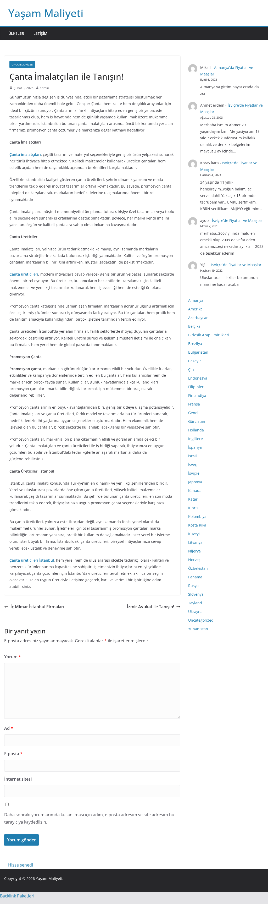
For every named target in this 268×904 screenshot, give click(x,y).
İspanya (195, 447)
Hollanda (196, 430)
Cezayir (194, 360)
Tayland (195, 602)
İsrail (192, 455)
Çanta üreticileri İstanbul (31, 560)
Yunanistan (198, 628)
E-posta (13, 754)
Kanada (195, 490)
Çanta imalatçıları (25, 154)
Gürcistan (196, 421)
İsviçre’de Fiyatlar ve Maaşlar (237, 220)
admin (44, 88)
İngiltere (195, 438)
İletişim (39, 33)
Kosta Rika (197, 525)
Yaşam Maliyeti (45, 13)
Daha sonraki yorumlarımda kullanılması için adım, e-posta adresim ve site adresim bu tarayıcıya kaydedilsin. (89, 818)
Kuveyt (194, 533)
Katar (193, 499)
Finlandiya (197, 395)
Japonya (195, 481)
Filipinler (196, 386)
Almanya (195, 300)
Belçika (194, 326)
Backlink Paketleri (17, 896)
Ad (8, 728)
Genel (193, 412)
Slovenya (196, 594)
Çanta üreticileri (23, 274)
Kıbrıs (193, 507)
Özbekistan (198, 568)
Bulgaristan (198, 352)
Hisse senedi (20, 865)
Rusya (193, 585)
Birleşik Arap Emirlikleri (208, 334)
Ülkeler (16, 33)
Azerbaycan (198, 317)
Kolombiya (197, 516)
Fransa (194, 404)
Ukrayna (195, 611)
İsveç (192, 464)
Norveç (194, 559)
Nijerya (194, 551)
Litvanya (195, 542)
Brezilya (195, 343)
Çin (191, 369)
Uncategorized (22, 64)
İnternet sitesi (18, 779)
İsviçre (193, 473)
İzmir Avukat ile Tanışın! (150, 607)
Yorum (12, 657)
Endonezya (197, 378)
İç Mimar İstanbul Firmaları (37, 607)
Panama (195, 576)
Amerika (195, 308)
